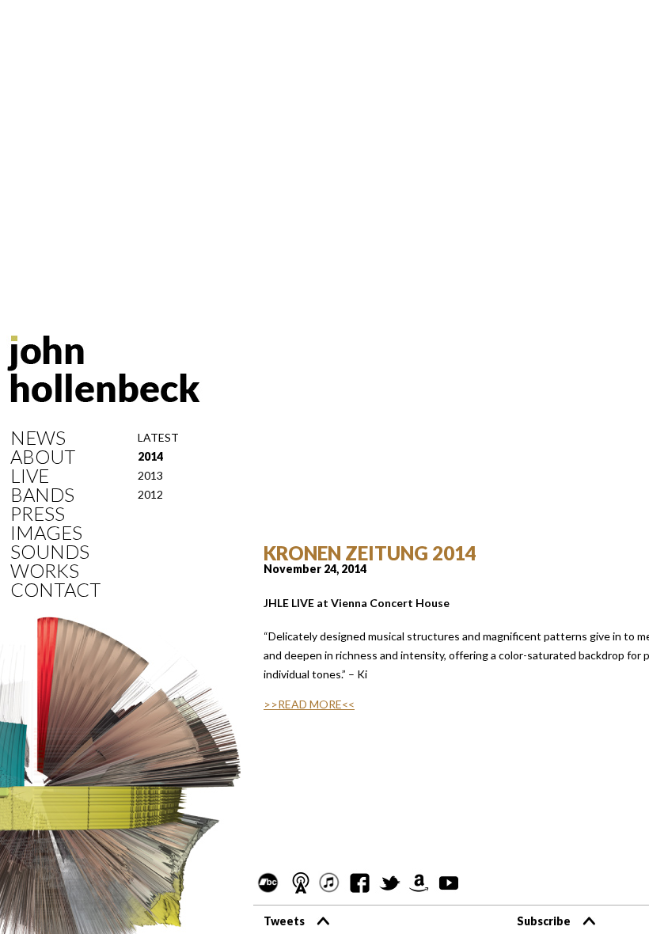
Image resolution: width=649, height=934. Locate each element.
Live (29, 475)
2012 (150, 494)
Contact (55, 589)
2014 (150, 456)
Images (46, 532)
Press (37, 513)
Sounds (49, 551)
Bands (42, 494)
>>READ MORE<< (309, 704)
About (42, 456)
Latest (158, 437)
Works (44, 570)
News (38, 437)
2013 (150, 475)
